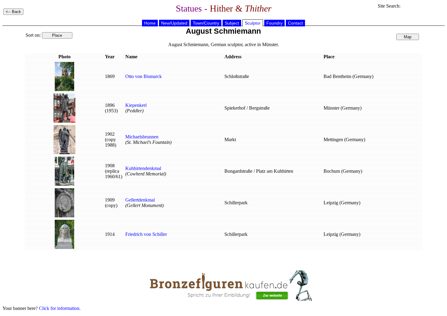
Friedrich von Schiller (146, 234)
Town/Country (206, 23)
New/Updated (174, 23)
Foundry (274, 23)
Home (150, 23)
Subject (232, 23)
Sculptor (253, 23)
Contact (295, 23)
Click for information (59, 308)
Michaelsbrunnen (141, 136)
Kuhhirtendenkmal (143, 168)
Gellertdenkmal (140, 199)
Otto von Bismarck (143, 76)
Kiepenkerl (136, 105)
